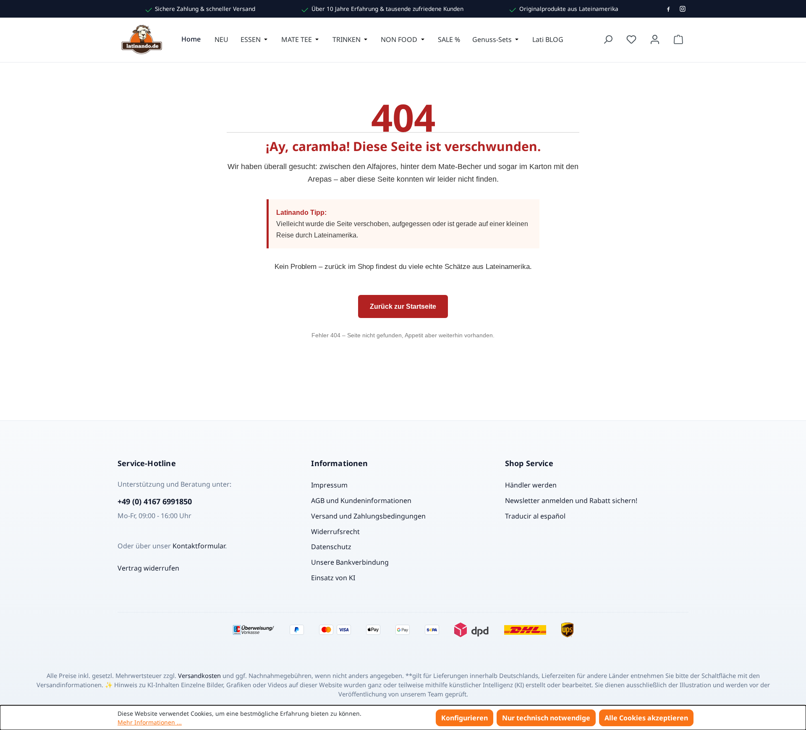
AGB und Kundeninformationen (361, 500)
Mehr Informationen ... (150, 722)
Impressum (329, 485)
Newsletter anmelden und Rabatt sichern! (571, 500)
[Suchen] (608, 39)
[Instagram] (682, 9)
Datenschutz (331, 546)
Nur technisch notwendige (546, 717)
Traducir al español (535, 516)
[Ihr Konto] (655, 39)
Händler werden (531, 485)
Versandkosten (199, 675)
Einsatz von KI (333, 577)
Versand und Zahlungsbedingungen (368, 516)
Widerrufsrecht (335, 531)
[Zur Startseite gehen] (143, 39)
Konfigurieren (464, 717)
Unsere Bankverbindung (350, 562)
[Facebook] (668, 9)
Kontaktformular (199, 545)
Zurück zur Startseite (403, 306)
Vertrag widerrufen (148, 568)
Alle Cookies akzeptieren (646, 717)
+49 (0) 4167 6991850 (155, 501)
